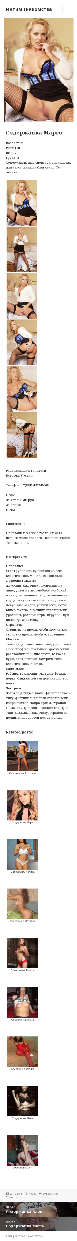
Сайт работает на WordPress (24, 1236)
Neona (32, 1193)
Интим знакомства (29, 9)
